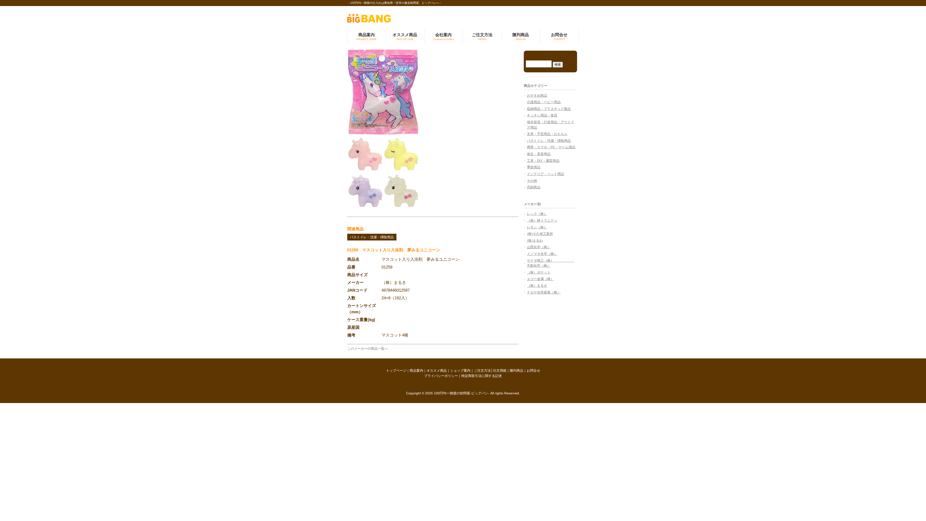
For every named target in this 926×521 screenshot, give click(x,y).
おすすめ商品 (537, 95)
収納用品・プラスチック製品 (549, 109)
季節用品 (533, 167)
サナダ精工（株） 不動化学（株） (550, 263)
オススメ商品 (437, 370)
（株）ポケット (539, 272)
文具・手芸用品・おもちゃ (547, 134)
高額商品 (533, 187)
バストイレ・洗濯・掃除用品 (372, 237)
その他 (532, 181)
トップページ (396, 370)
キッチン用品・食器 (542, 115)
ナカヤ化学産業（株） (544, 292)
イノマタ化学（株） (542, 254)
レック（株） (537, 214)
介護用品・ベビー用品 (544, 102)
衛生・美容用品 (539, 154)
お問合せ (533, 370)
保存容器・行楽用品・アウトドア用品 (550, 124)
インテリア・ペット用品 (545, 174)
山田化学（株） (539, 247)
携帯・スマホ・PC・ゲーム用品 (551, 147)
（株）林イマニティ (542, 220)
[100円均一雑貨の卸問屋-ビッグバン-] (369, 21)
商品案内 (416, 370)
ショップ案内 (460, 370)
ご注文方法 (482, 370)
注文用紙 (499, 370)
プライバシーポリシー (441, 376)
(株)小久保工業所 (540, 234)
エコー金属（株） (540, 279)
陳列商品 (516, 370)
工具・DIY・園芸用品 (543, 161)
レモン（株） (537, 227)
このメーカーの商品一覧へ (367, 348)
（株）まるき (537, 286)
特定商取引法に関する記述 (481, 376)
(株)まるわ (535, 240)
